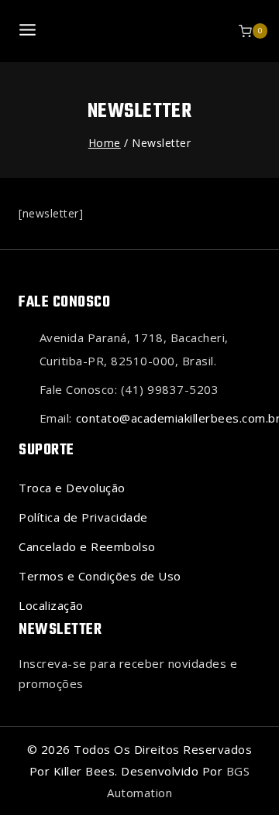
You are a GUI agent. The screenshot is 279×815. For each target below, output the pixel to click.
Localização (51, 605)
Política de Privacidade (83, 517)
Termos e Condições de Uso (100, 576)
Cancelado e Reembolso (87, 546)
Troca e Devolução (72, 487)
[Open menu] (28, 30)
